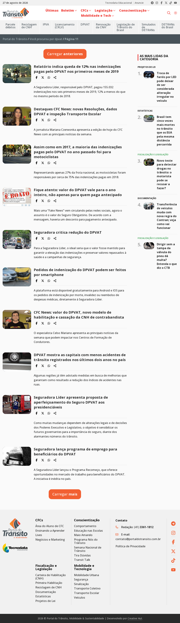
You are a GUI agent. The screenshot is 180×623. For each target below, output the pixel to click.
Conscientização (87, 520)
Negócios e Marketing (50, 539)
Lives (38, 535)
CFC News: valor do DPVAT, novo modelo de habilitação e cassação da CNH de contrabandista (79, 315)
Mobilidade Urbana (86, 575)
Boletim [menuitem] (67, 10)
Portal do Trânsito (15, 39)
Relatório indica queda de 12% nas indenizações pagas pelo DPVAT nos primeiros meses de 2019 (77, 69)
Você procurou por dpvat (46, 39)
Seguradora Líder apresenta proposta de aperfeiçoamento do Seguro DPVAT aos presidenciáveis (71, 402)
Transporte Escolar (86, 593)
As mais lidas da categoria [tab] (154, 57)
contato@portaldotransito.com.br (138, 539)
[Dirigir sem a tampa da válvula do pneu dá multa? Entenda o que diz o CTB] (149, 245)
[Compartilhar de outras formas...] (55, 77)
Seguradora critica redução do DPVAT (68, 232)
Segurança (81, 579)
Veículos (79, 597)
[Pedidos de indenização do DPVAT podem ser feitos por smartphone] (17, 276)
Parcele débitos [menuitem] (10, 25)
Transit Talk (82, 560)
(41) (143, 527)
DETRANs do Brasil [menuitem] (168, 25)
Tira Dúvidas (82, 555)
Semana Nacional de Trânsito (87, 549)
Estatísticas (43, 596)
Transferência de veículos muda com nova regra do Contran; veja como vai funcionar (167, 216)
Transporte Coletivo (87, 588)
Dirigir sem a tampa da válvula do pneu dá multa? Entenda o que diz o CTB (167, 256)
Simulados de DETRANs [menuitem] (149, 27)
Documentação (45, 592)
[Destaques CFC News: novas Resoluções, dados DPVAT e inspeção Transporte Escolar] (17, 116)
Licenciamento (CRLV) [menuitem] (65, 25)
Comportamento (85, 526)
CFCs (39, 520)
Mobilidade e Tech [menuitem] (96, 15)
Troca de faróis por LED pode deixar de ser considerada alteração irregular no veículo (166, 87)
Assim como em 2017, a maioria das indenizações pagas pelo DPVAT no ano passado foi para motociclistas (78, 152)
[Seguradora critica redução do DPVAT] (17, 239)
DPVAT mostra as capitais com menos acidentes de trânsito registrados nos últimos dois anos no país (80, 357)
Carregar (65, 53)
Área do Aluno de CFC (49, 526)
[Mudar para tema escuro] (175, 13)
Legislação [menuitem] (103, 10)
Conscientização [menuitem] (133, 10)
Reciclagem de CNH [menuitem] (29, 25)
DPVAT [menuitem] (85, 24)
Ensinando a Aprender (50, 530)
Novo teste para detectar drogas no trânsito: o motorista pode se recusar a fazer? (166, 174)
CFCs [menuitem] (84, 10)
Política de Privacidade (130, 546)
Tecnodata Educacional (118, 3)
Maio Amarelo (83, 535)
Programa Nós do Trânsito (86, 541)
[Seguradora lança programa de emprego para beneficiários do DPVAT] (17, 456)
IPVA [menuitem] (46, 24)
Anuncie (139, 3)
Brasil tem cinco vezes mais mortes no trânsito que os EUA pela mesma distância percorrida (166, 130)
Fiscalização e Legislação (46, 567)
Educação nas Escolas (88, 530)
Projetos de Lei (45, 601)
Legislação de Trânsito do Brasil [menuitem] (126, 27)
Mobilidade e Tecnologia (84, 567)
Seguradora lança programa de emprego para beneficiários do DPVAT (75, 451)
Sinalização (81, 584)
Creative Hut (135, 618)
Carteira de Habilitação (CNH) (50, 576)
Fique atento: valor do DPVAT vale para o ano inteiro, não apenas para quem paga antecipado (78, 192)
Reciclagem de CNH (48, 587)
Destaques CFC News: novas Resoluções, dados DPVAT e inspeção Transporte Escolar (75, 111)
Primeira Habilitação (48, 583)
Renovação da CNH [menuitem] (103, 25)
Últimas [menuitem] (52, 10)
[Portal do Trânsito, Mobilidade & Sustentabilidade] (15, 528)
